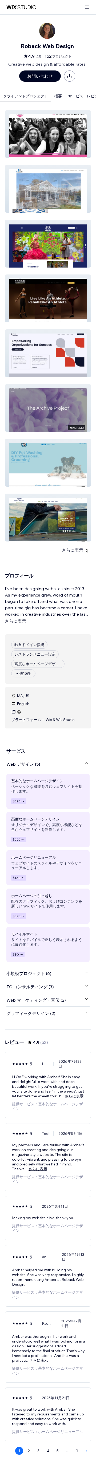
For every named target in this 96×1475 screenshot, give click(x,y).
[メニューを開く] (87, 7)
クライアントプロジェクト (25, 96)
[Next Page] (86, 1451)
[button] (48, 134)
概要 (58, 96)
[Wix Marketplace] (21, 7)
